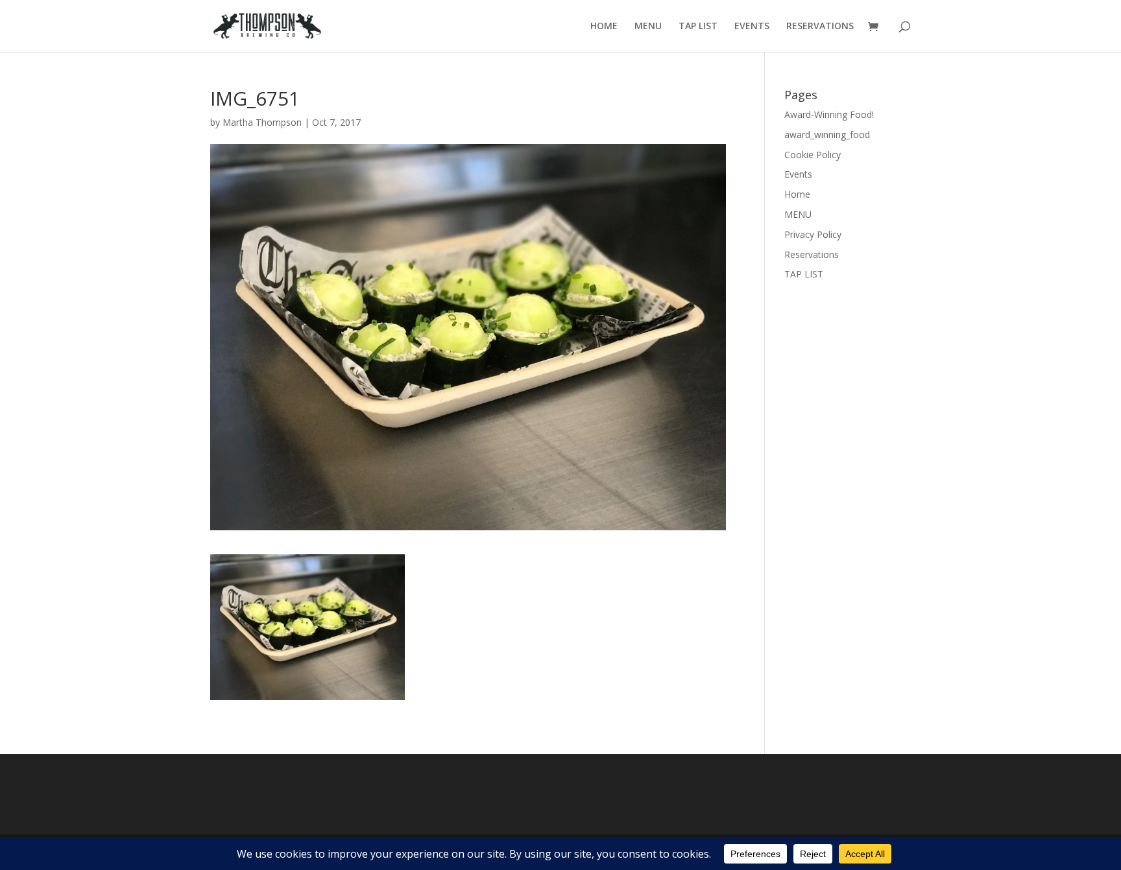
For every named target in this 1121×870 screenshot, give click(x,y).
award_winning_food (827, 134)
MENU (648, 26)
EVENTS (751, 26)
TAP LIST (698, 26)
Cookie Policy (812, 154)
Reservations (811, 254)
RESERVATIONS (820, 26)
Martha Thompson (262, 122)
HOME (604, 26)
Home (797, 194)
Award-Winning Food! (829, 114)
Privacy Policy (812, 234)
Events (798, 174)
